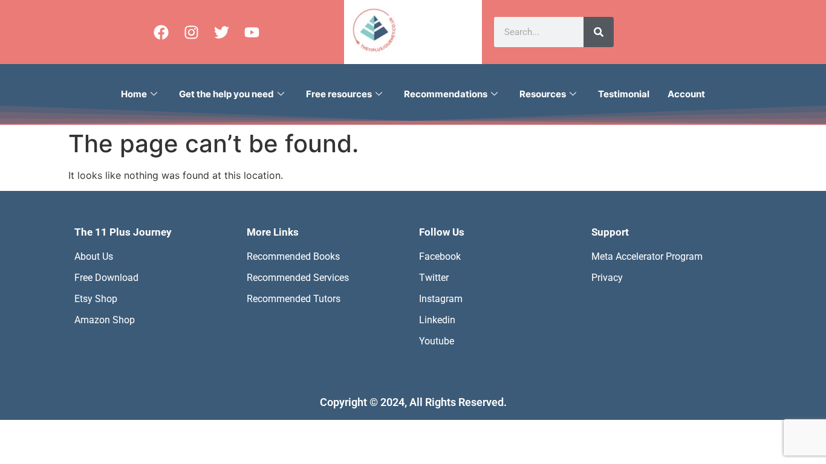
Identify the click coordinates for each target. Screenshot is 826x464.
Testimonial (623, 94)
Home (134, 94)
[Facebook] (161, 32)
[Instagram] (191, 32)
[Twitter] (221, 32)
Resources (542, 94)
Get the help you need (226, 94)
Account (686, 94)
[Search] (599, 32)
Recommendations (445, 94)
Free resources (339, 94)
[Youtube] (251, 32)
